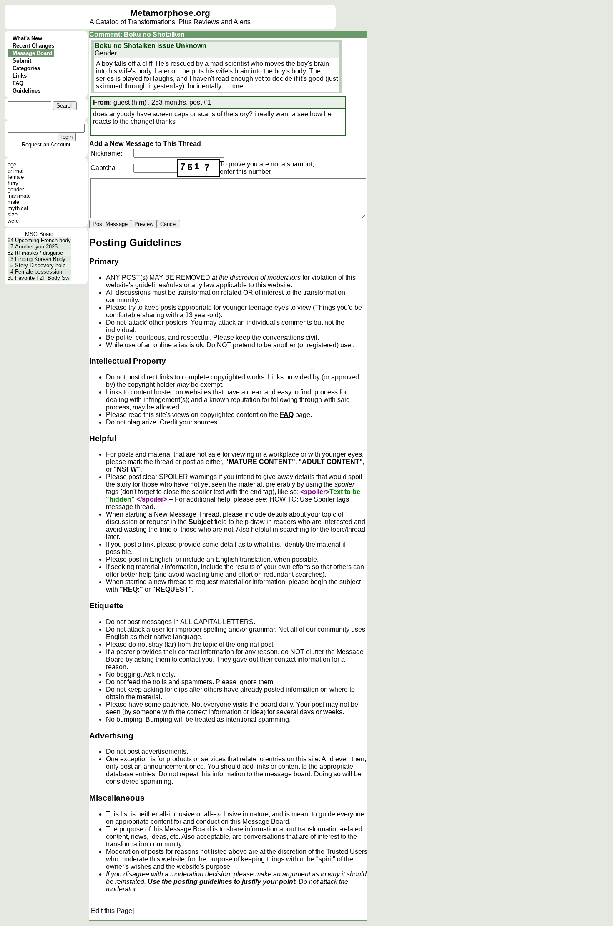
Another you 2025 (36, 246)
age (12, 164)
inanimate (19, 196)
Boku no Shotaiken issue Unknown (150, 45)
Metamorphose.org (170, 13)
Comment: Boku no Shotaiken (137, 34)
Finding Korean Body (40, 259)
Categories (26, 68)
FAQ (18, 83)
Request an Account (46, 144)
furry (13, 183)
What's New (27, 38)
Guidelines (26, 91)
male (13, 202)
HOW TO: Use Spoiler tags (309, 499)
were (13, 221)
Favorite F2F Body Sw (42, 278)
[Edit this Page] (111, 910)
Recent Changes (33, 46)
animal (15, 171)
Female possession (38, 272)
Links (20, 76)
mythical (18, 208)
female (16, 177)
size (13, 214)
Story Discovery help (40, 265)
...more (233, 86)
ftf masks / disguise (39, 253)
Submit (22, 61)
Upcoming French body (43, 240)
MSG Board (39, 234)
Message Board (32, 53)
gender (16, 189)
